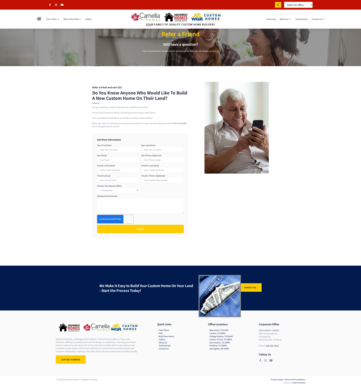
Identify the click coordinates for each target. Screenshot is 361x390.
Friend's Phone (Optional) (153, 175)
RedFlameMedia (298, 382)
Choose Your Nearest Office (109, 185)
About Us (163, 342)
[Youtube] (270, 360)
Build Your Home (166, 336)
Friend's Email (103, 175)
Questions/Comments (107, 196)
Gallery (162, 339)
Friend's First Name (106, 165)
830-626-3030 (272, 345)
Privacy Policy (277, 379)
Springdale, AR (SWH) (219, 348)
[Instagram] (265, 360)
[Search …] (278, 5)
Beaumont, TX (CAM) (219, 330)
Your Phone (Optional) (151, 155)
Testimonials (165, 345)
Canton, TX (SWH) (218, 333)
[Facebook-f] (260, 360)
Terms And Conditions (295, 379)
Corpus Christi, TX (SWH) (221, 339)
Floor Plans (164, 330)
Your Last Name (148, 145)
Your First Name (104, 145)
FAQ (160, 333)
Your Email (102, 155)
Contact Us (164, 348)
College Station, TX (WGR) (221, 336)
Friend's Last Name (150, 165)
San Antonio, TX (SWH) (220, 342)
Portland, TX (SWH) (218, 345)
